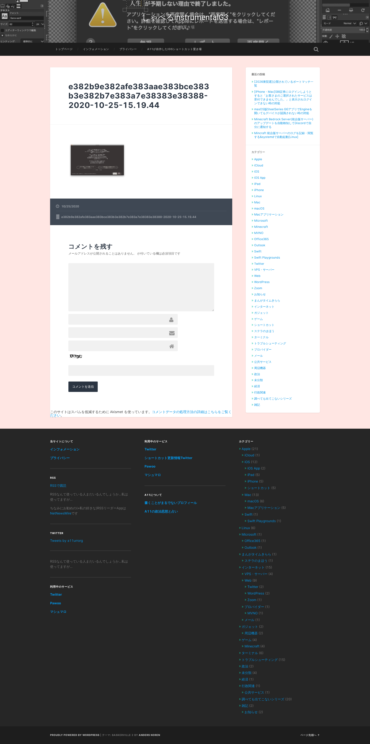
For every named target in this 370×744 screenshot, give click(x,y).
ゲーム (258, 319)
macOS (259, 208)
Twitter (259, 264)
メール (258, 355)
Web (257, 276)
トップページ (64, 49)
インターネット (264, 306)
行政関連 (260, 392)
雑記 (257, 405)
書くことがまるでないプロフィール (171, 503)
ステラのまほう (264, 331)
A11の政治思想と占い (161, 511)
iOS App (259, 178)
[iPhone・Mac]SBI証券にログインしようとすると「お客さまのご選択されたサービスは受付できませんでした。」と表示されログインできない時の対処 (283, 97)
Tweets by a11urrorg (66, 541)
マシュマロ (58, 612)
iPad (257, 184)
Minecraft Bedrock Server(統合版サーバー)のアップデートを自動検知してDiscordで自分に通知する (283, 123)
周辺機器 (260, 368)
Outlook (259, 245)
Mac (257, 202)
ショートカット (264, 325)
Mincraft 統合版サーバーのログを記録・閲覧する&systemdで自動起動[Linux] (283, 135)
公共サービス (263, 362)
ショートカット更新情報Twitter (168, 458)
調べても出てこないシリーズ (273, 398)
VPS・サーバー (264, 269)
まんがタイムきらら (267, 300)
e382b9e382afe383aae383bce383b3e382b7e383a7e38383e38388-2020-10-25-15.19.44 (138, 96)
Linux (258, 196)
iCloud (258, 165)
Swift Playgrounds (267, 257)
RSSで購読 (58, 485)
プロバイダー (263, 349)
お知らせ (260, 294)
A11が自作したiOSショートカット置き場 (174, 49)
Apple (258, 159)
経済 (257, 386)
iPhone (259, 190)
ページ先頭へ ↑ (310, 735)
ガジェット (261, 313)
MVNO (258, 233)
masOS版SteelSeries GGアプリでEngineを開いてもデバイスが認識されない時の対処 (283, 111)
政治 (257, 374)
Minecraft (261, 227)
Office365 (261, 239)
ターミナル (261, 337)
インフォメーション (96, 49)
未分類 (258, 380)
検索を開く (316, 49)
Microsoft (261, 220)
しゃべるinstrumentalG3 (185, 17)
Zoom (258, 288)
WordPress (262, 282)
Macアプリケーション (268, 214)
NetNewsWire (60, 513)
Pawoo (55, 603)
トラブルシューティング (270, 343)
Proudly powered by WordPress (74, 735)
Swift (258, 251)
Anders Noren (149, 735)
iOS (256, 171)
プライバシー (128, 49)
